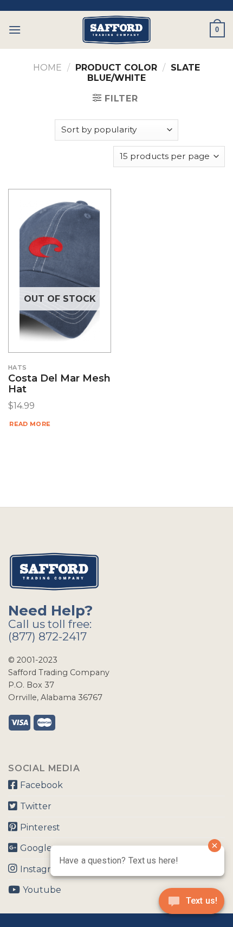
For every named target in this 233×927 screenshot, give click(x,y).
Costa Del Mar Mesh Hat (59, 384)
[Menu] (14, 29)
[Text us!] (191, 904)
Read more (29, 424)
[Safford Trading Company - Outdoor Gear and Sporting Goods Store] (116, 30)
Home (47, 67)
